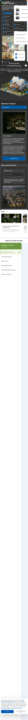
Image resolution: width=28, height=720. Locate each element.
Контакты (16, 45)
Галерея (16, 25)
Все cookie (7, 711)
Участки (16, 23)
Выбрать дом (14, 158)
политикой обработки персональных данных (11, 708)
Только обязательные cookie (20, 711)
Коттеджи (17, 21)
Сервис (16, 46)
